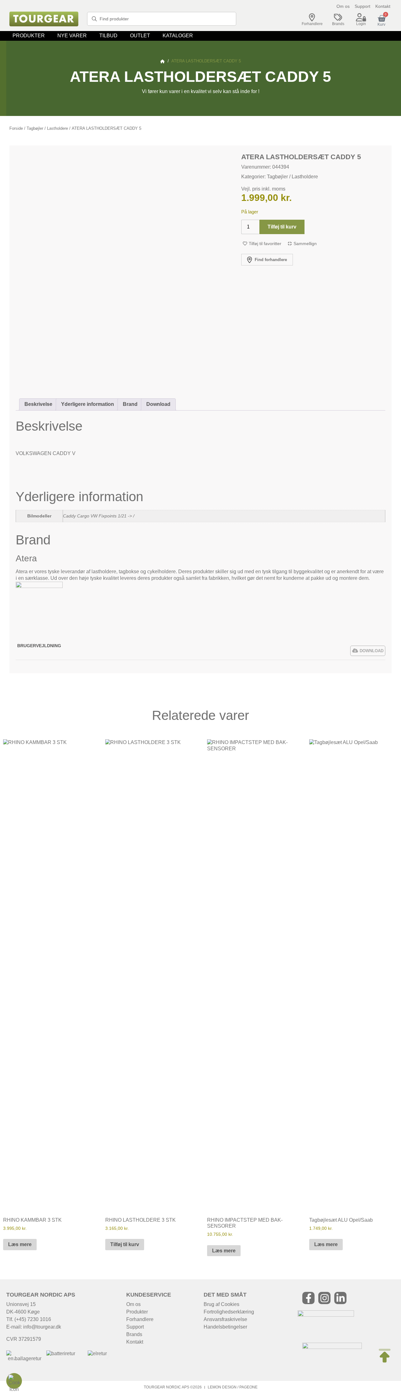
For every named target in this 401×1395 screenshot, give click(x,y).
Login (361, 24)
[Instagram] (324, 1298)
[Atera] (39, 586)
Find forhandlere (270, 259)
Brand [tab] (130, 404)
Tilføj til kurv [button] (124, 1244)
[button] (28, 36)
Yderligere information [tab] (87, 404)
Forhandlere (312, 24)
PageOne (248, 1387)
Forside (16, 128)
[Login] (361, 17)
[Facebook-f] (308, 1298)
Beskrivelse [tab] (38, 404)
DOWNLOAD (371, 650)
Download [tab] (158, 404)
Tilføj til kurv (282, 226)
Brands (338, 24)
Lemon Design (222, 1387)
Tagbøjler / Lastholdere (47, 128)
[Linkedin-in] (340, 1298)
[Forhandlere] (312, 17)
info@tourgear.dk (42, 1326)
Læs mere (20, 1244)
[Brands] (338, 17)
